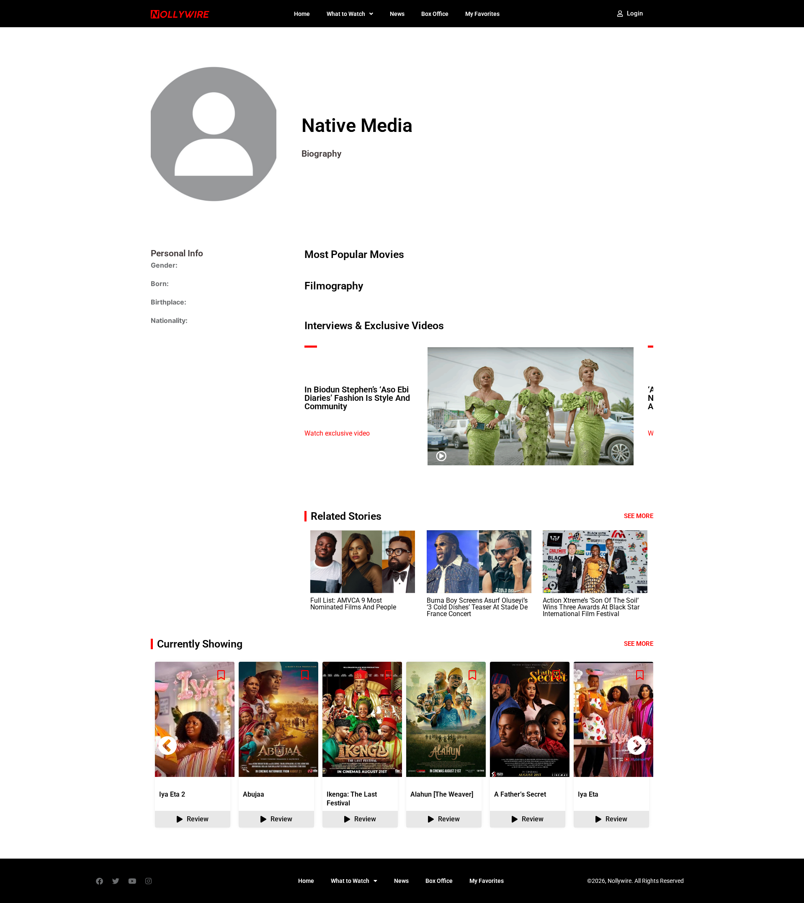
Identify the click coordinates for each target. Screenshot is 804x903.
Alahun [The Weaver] (441, 794)
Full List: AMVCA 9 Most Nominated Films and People (353, 603)
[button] (636, 745)
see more (638, 644)
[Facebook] (99, 881)
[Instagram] (148, 881)
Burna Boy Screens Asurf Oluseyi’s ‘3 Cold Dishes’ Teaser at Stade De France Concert (477, 607)
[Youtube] (132, 881)
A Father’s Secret (520, 794)
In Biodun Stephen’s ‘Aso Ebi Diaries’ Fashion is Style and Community (357, 397)
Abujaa (253, 794)
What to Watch (346, 13)
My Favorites (482, 13)
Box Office (434, 13)
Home (302, 13)
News (397, 13)
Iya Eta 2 (172, 794)
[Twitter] (115, 881)
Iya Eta (588, 794)
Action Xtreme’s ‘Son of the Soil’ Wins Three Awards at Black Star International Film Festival (591, 607)
